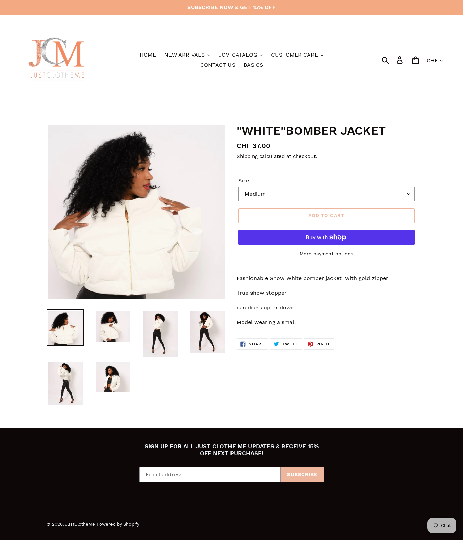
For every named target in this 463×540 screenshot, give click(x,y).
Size (243, 180)
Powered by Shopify (118, 524)
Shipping (247, 156)
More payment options (326, 253)
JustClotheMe (80, 524)
